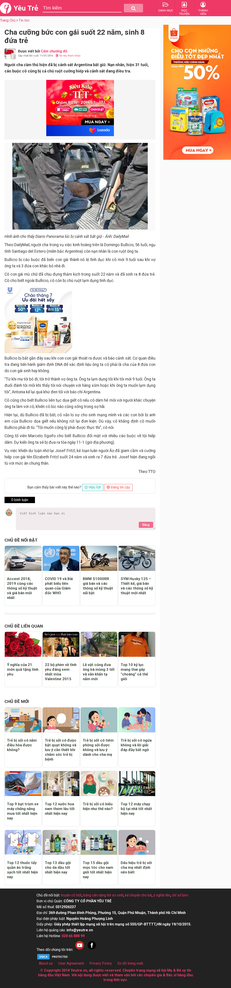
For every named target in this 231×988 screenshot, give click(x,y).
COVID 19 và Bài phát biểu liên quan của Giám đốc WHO (59, 585)
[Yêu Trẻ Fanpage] (91, 949)
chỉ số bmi (180, 895)
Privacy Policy (100, 963)
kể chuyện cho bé (138, 895)
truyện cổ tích (71, 895)
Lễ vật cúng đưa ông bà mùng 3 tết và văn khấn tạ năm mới (99, 671)
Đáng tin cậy (120, 487)
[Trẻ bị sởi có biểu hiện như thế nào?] (99, 783)
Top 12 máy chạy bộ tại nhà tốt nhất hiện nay (136, 809)
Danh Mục (165, 10)
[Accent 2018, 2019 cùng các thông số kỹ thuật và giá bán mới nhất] (23, 558)
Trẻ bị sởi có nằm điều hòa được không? (22, 745)
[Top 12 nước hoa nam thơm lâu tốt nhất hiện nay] (61, 783)
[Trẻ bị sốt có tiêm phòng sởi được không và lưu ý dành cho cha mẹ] (99, 719)
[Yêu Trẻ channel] (79, 949)
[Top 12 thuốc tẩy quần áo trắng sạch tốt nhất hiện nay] (23, 842)
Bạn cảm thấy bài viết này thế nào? (54, 487)
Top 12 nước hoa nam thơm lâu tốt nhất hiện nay (60, 809)
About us (46, 963)
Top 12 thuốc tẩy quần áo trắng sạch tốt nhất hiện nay (22, 869)
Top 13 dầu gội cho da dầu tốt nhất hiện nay (58, 867)
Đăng (146, 525)
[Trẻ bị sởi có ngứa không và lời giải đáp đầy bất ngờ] (136, 719)
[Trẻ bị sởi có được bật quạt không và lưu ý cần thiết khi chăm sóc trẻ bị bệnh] (61, 719)
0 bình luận (19, 500)
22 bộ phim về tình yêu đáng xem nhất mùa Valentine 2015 (60, 671)
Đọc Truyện (184, 12)
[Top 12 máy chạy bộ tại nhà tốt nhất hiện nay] (136, 783)
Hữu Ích (94, 487)
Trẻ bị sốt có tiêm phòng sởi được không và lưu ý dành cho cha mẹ (98, 747)
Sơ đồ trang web (130, 963)
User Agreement (71, 963)
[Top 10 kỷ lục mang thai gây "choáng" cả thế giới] (136, 644)
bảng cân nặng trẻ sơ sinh (103, 895)
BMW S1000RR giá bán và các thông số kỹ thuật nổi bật (98, 585)
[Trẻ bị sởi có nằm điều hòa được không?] (23, 719)
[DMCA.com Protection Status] (53, 959)
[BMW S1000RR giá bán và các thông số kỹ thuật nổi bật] (99, 558)
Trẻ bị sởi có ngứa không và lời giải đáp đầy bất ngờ (136, 745)
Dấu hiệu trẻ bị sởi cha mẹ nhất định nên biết (136, 867)
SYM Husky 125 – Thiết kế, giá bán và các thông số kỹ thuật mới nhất (137, 585)
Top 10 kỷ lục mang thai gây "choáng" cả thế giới (134, 671)
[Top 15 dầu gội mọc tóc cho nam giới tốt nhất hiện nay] (99, 842)
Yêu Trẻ (26, 8)
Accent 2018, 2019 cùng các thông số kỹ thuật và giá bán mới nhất (22, 588)
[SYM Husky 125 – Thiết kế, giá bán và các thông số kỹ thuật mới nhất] (136, 558)
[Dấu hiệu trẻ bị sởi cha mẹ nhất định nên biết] (136, 842)
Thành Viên (203, 12)
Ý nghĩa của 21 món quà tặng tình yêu (22, 669)
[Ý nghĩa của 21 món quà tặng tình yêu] (23, 644)
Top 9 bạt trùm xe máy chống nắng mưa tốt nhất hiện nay (23, 811)
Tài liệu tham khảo (69, 55)
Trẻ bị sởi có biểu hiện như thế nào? (98, 806)
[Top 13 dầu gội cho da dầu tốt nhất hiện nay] (61, 842)
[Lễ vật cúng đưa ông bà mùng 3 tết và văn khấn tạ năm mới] (99, 644)
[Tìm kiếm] (133, 8)
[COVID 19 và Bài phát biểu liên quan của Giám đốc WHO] (61, 558)
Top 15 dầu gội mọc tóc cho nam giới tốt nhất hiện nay (98, 869)
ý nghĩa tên (161, 895)
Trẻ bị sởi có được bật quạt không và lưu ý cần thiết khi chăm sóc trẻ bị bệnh (60, 749)
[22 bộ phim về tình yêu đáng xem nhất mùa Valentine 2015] (61, 644)
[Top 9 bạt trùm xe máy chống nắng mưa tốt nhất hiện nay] (23, 783)
